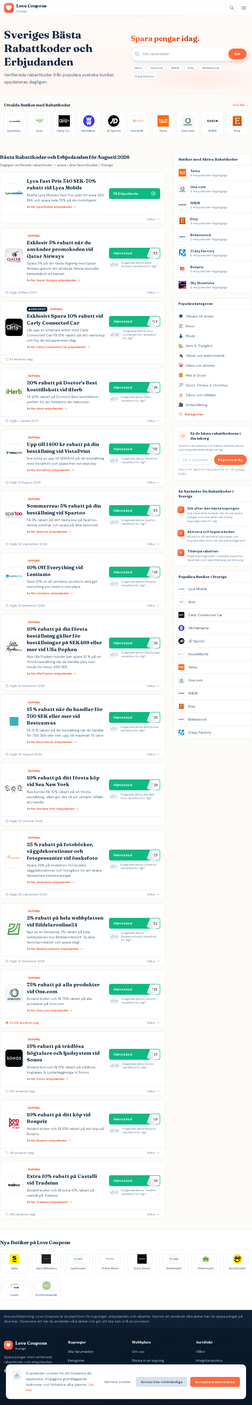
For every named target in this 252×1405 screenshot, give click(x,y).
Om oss (138, 1351)
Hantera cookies (117, 1382)
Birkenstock (211, 68)
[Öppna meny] (243, 7)
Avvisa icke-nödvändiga (161, 1382)
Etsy (191, 68)
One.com (156, 68)
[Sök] (231, 7)
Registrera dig (230, 460)
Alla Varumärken (81, 1351)
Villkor (200, 1351)
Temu (138, 68)
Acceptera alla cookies (215, 1382)
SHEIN (175, 68)
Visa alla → (240, 105)
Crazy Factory (144, 76)
